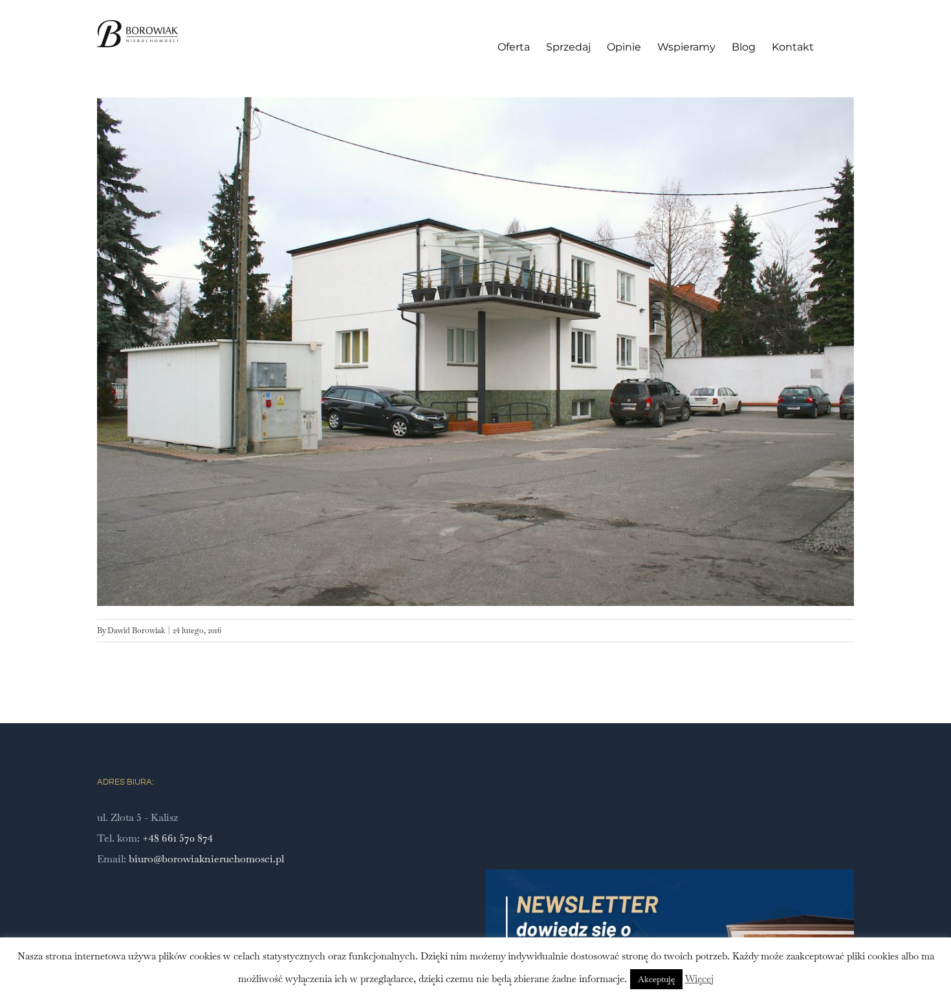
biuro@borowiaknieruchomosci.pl (206, 859)
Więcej (699, 978)
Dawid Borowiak (136, 630)
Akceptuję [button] (656, 979)
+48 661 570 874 (177, 838)
